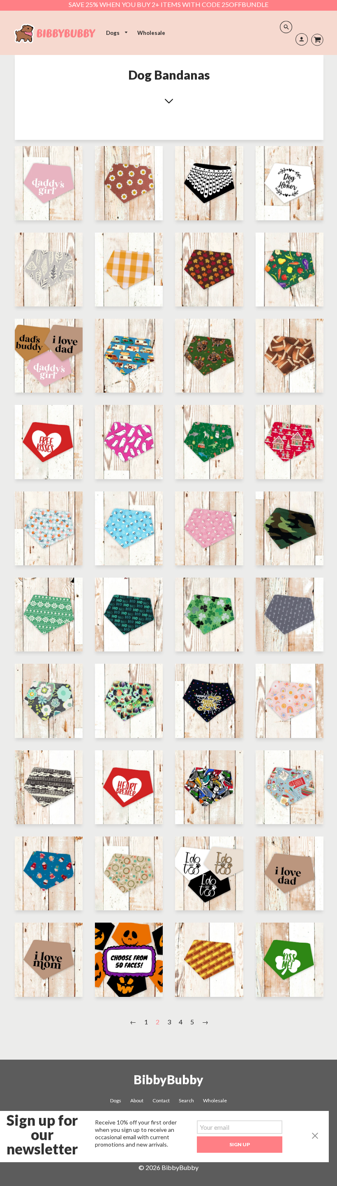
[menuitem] (117, 33)
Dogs (113, 33)
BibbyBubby (168, 1079)
